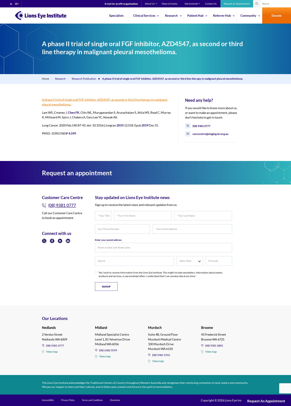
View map (52, 351)
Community (248, 15)
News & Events (169, 3)
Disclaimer (115, 400)
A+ (17, 3)
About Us (150, 3)
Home (45, 78)
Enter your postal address (108, 239)
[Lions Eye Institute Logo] (40, 15)
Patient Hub (195, 15)
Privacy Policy (68, 400)
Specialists (116, 15)
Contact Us (211, 3)
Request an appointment (266, 401)
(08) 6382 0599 (108, 350)
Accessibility (48, 400)
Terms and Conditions (92, 400)
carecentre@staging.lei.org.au (210, 133)
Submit (257, 3)
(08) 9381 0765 (161, 354)
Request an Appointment (237, 3)
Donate (277, 15)
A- (11, 4)
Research (171, 15)
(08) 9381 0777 (201, 125)
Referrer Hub (222, 15)
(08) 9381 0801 (214, 345)
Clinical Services (144, 15)
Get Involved (191, 3)
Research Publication (84, 78)
